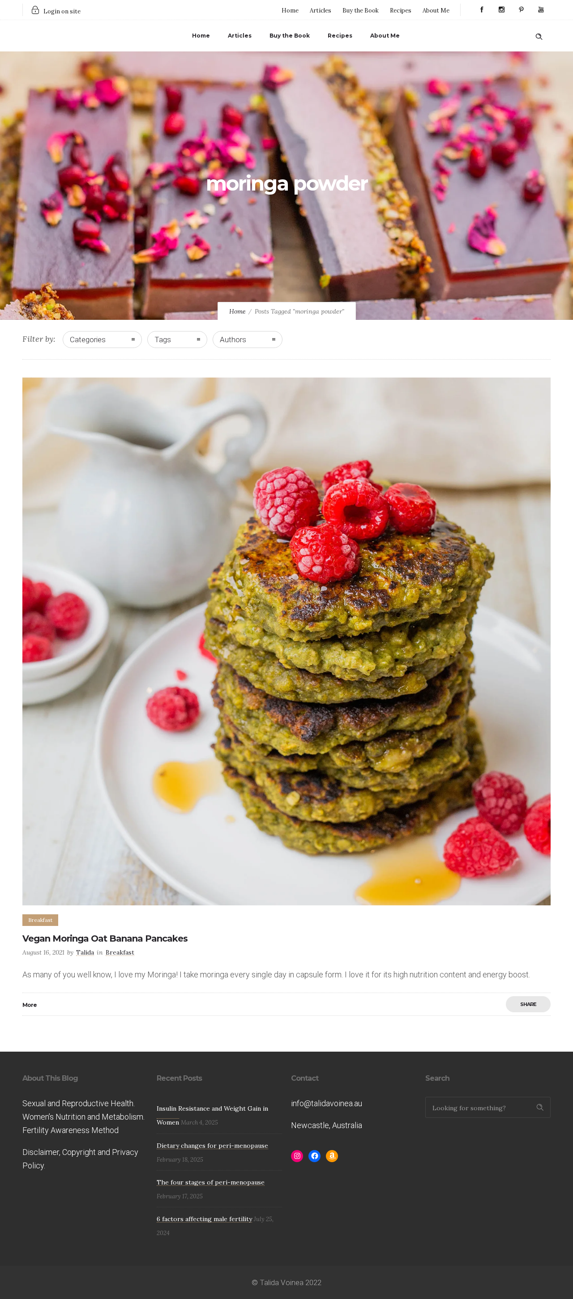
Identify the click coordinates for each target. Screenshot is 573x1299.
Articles (320, 10)
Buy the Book (360, 10)
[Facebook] (482, 10)
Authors (233, 339)
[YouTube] (541, 10)
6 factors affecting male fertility (204, 1219)
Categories (88, 339)
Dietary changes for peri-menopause (212, 1146)
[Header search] (539, 35)
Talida (85, 952)
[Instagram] (501, 10)
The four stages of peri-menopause (211, 1182)
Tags (162, 339)
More (29, 1005)
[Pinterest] (521, 10)
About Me (436, 10)
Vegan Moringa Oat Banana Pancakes (105, 938)
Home (290, 10)
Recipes (400, 10)
